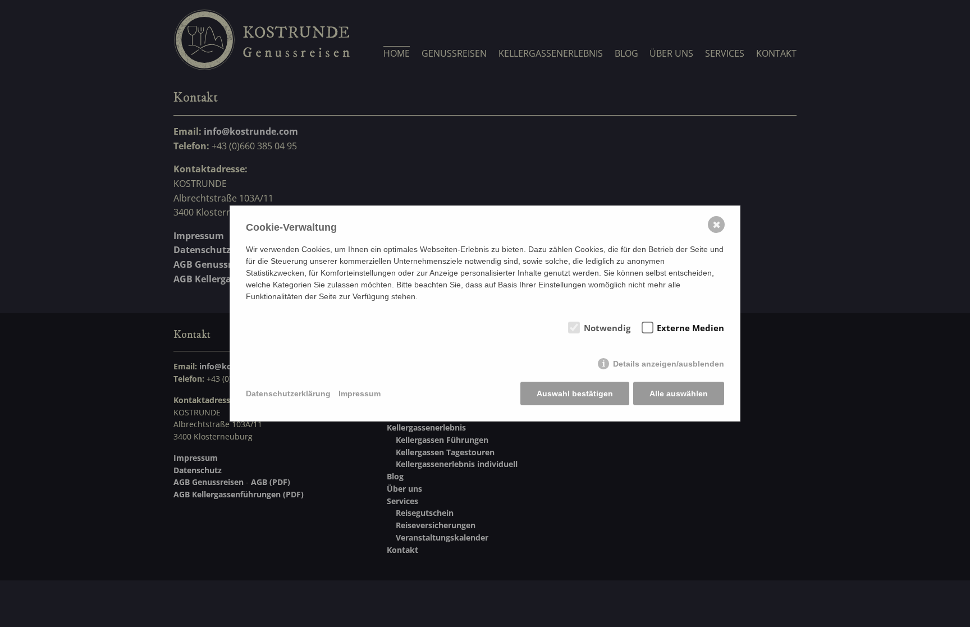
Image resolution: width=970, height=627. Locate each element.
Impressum (359, 393)
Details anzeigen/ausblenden (668, 363)
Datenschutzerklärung (288, 393)
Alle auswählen (678, 393)
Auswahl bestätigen (575, 393)
